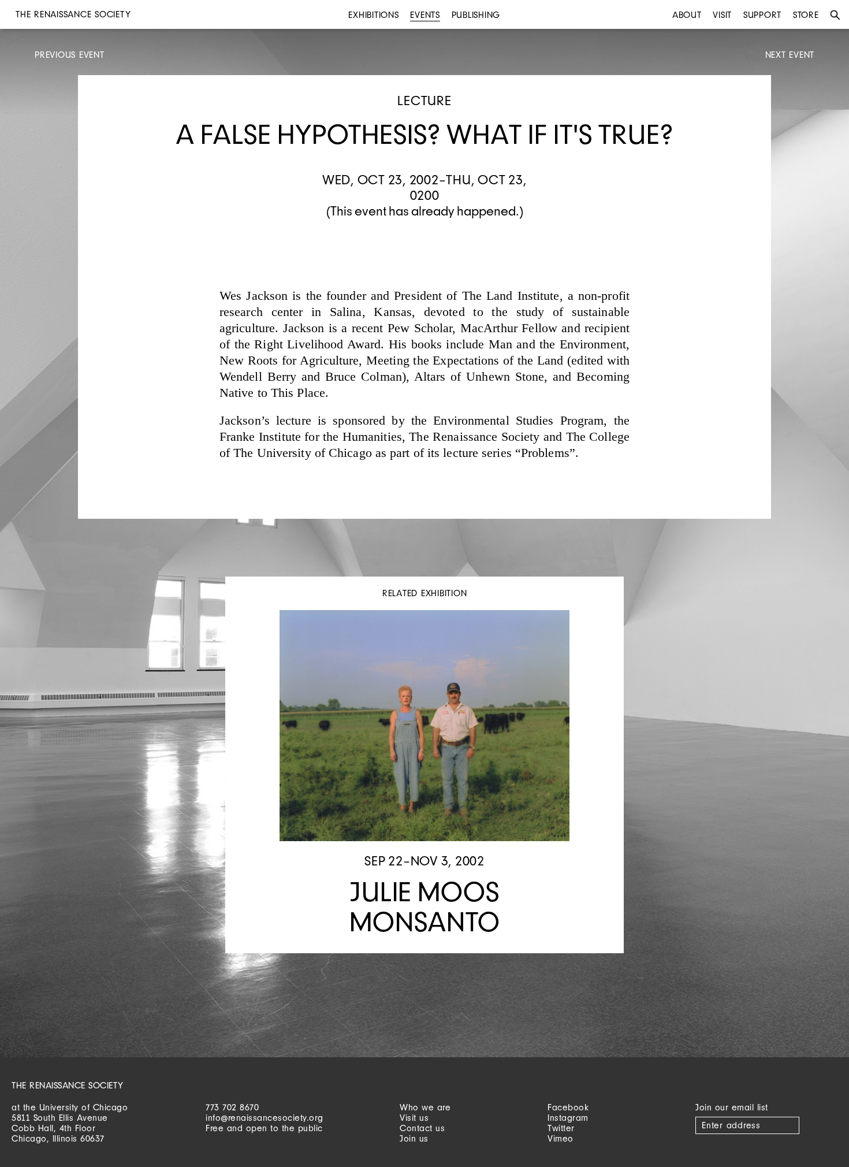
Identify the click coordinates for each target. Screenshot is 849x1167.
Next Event (790, 54)
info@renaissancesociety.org (264, 1117)
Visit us (414, 1117)
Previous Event (70, 54)
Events (425, 14)
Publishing (476, 14)
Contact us (422, 1128)
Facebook (568, 1107)
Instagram (568, 1117)
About (687, 14)
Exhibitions (373, 14)
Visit (722, 14)
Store (806, 14)
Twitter (561, 1128)
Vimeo (561, 1138)
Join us (414, 1138)
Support (762, 14)
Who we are (425, 1107)
